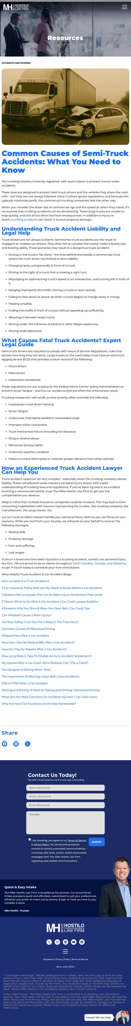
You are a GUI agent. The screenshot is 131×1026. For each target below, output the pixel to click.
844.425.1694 (65, 966)
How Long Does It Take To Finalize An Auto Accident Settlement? (47, 656)
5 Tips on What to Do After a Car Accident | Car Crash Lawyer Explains (50, 601)
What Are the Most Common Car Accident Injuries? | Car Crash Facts (49, 697)
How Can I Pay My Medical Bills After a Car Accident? (38, 642)
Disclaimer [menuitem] (48, 959)
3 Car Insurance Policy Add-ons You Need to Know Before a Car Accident (52, 588)
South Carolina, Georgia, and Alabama (99, 563)
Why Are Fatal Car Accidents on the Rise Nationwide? (39, 703)
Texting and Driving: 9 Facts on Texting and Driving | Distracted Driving (51, 690)
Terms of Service (77, 840)
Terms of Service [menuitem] (79, 959)
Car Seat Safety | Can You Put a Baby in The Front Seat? (40, 622)
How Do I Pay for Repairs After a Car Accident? (34, 649)
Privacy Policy (41, 844)
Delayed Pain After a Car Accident (25, 635)
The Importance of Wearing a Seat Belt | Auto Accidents (40, 676)
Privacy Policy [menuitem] (62, 959)
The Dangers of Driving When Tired (26, 669)
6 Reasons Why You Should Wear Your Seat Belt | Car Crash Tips (46, 608)
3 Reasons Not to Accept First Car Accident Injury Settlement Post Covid (52, 594)
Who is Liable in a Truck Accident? (25, 581)
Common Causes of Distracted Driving (28, 628)
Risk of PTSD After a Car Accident (25, 683)
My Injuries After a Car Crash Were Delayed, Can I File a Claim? (45, 662)
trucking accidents (24, 219)
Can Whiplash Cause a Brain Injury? (27, 615)
